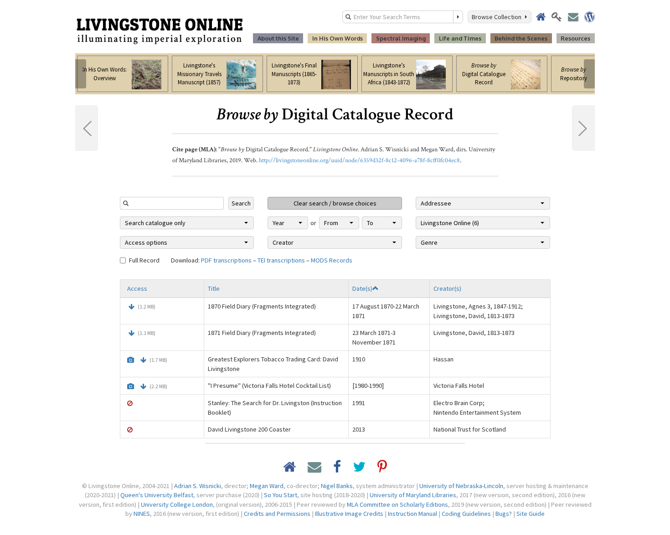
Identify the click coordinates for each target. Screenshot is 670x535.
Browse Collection (498, 17)
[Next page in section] (583, 128)
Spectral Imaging (401, 38)
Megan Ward (266, 486)
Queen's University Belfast (156, 495)
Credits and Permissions (277, 513)
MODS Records (331, 260)
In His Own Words (337, 38)
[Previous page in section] (86, 128)
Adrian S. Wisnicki (197, 486)
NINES (142, 513)
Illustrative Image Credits (349, 513)
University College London (177, 504)
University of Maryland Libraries (413, 495)
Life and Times (460, 38)
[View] (130, 360)
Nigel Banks (337, 486)
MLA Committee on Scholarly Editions (397, 504)
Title (214, 288)
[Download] (131, 307)
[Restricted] (130, 403)
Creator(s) (447, 288)
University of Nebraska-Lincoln (461, 486)
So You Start (280, 495)
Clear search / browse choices (335, 203)
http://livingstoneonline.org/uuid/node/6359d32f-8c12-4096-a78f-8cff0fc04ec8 (359, 160)
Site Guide (530, 513)
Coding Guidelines (466, 513)
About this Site (278, 38)
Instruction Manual (412, 513)
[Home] (159, 30)
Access (137, 288)
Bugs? (503, 513)
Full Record (144, 260)
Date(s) (362, 288)
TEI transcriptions (281, 260)
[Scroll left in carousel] (80, 73)
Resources (575, 38)
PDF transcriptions (226, 260)
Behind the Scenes (521, 38)
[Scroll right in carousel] (589, 73)
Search (241, 203)
